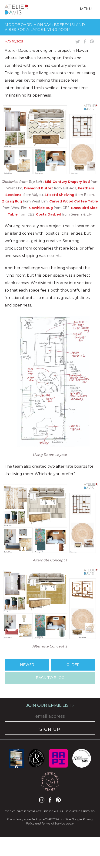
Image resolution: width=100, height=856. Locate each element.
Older (73, 664)
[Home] (16, 10)
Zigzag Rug (12, 201)
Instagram (41, 799)
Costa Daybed (48, 214)
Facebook (50, 799)
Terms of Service (53, 823)
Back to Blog (50, 677)
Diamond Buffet (38, 188)
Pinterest (58, 799)
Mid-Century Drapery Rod (67, 182)
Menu (86, 9)
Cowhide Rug (41, 208)
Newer (27, 664)
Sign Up (50, 729)
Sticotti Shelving (59, 195)
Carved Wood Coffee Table (73, 201)
